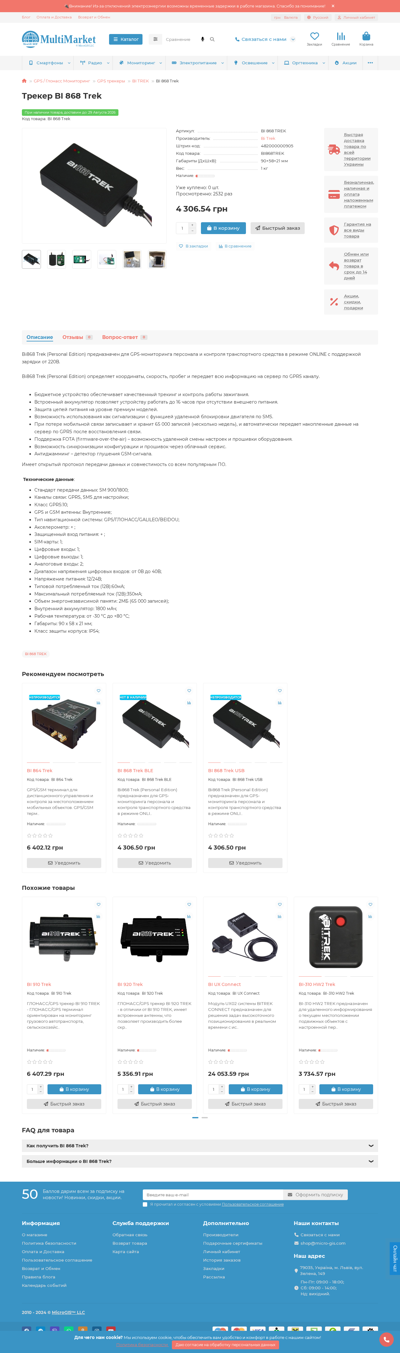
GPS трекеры (111, 80)
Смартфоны (50, 62)
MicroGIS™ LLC (68, 1312)
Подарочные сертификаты (232, 1243)
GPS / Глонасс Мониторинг (62, 80)
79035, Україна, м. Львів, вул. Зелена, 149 (331, 1270)
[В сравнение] (98, 702)
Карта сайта (125, 1251)
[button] (22, 1004)
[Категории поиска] (155, 39)
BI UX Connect (224, 984)
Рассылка (214, 1276)
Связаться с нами (264, 39)
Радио (95, 62)
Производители (220, 1234)
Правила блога (38, 1276)
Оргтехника (305, 62)
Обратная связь (130, 1234)
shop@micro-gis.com (323, 1243)
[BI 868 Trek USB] (245, 724)
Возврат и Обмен (94, 17)
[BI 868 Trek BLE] (155, 724)
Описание (40, 337)
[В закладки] (98, 690)
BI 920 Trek (130, 984)
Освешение (255, 62)
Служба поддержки (140, 1223)
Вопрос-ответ (123, 337)
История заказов (222, 1259)
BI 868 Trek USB (226, 770)
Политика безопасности (49, 1243)
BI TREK (140, 80)
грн (286, 17)
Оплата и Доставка (54, 17)
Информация (41, 1223)
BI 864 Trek (39, 770)
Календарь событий (44, 1285)
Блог (26, 17)
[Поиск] (212, 39)
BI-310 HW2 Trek (317, 984)
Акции (349, 62)
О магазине (34, 1234)
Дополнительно (226, 1223)
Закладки (213, 1268)
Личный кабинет (221, 1251)
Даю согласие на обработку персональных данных (225, 1344)
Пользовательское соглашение (57, 1259)
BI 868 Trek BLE (135, 770)
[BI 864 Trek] (64, 724)
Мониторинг (141, 62)
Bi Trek (268, 138)
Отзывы (76, 337)
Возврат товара (129, 1243)
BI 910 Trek (39, 984)
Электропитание (198, 62)
